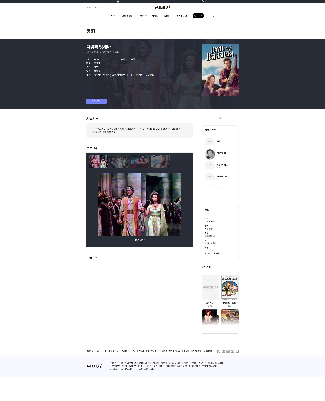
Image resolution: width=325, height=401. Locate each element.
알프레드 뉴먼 (210, 236)
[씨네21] (162, 7)
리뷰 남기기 (96, 101)
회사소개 (99, 351)
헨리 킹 (97, 71)
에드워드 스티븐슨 (212, 253)
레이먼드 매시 (141, 75)
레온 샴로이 (209, 229)
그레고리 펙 (99, 75)
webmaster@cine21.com (126, 369)
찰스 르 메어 (210, 250)
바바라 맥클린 (210, 243)
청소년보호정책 (152, 351)
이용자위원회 (209, 351)
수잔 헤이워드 (119, 75)
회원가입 (98, 7)
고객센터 (124, 351)
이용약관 (185, 351)
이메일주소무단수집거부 (170, 351)
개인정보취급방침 (137, 351)
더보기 (220, 193)
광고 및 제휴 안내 (112, 351)
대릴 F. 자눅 (209, 221)
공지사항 (89, 351)
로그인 (89, 7)
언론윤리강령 (196, 351)
